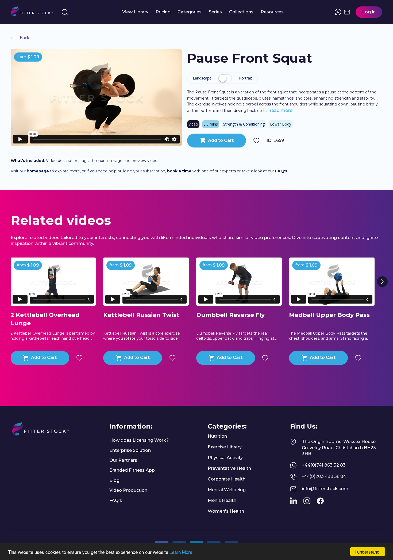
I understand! (368, 551)
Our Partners (123, 460)
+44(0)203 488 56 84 (324, 476)
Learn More (180, 551)
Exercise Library (225, 446)
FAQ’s (115, 500)
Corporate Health (226, 479)
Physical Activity (225, 457)
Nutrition (217, 436)
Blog (114, 480)
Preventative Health (229, 468)
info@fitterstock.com (325, 488)
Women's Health (226, 511)
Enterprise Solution (130, 450)
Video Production (128, 490)
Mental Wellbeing (227, 489)
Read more (279, 110)
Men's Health (222, 500)
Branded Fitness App (132, 470)
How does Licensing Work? (139, 440)
